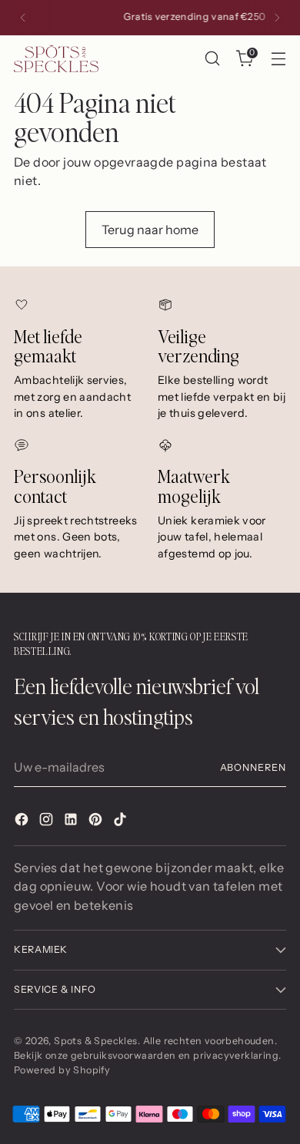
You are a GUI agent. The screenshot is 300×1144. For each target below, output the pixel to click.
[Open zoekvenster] (212, 58)
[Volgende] (277, 17)
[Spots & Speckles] (56, 58)
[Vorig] (23, 17)
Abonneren (253, 767)
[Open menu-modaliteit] (278, 58)
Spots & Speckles (95, 1040)
